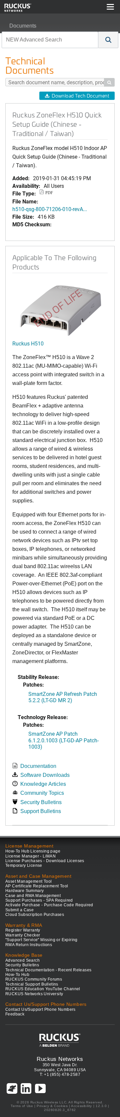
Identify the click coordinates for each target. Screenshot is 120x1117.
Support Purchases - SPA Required (39, 900)
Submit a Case (19, 910)
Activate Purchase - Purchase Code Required (49, 905)
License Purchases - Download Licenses (44, 860)
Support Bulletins (40, 811)
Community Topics (42, 793)
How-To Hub (17, 974)
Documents (22, 26)
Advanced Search (22, 960)
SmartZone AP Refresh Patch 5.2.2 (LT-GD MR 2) (62, 697)
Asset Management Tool (28, 881)
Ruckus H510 (28, 343)
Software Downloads (45, 775)
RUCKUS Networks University (34, 994)
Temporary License (23, 865)
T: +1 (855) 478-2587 (60, 1074)
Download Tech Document (80, 96)
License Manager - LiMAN (30, 856)
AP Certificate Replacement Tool (36, 886)
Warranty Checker (22, 935)
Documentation (38, 766)
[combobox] (50, 40)
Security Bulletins (41, 802)
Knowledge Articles (43, 784)
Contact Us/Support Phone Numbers (40, 1009)
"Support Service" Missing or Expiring (41, 939)
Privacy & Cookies (52, 1106)
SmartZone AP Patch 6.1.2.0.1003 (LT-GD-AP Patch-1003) (63, 740)
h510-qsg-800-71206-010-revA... (49, 208)
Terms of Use (22, 1106)
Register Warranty (22, 930)
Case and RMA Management (33, 895)
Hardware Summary (24, 890)
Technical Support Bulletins (31, 984)
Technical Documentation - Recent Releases (48, 970)
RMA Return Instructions (28, 944)
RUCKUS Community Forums (33, 979)
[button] (108, 40)
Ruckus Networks (60, 1059)
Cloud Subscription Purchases (34, 914)
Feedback (14, 1014)
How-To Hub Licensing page (32, 851)
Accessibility (81, 1106)
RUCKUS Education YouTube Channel (42, 989)
